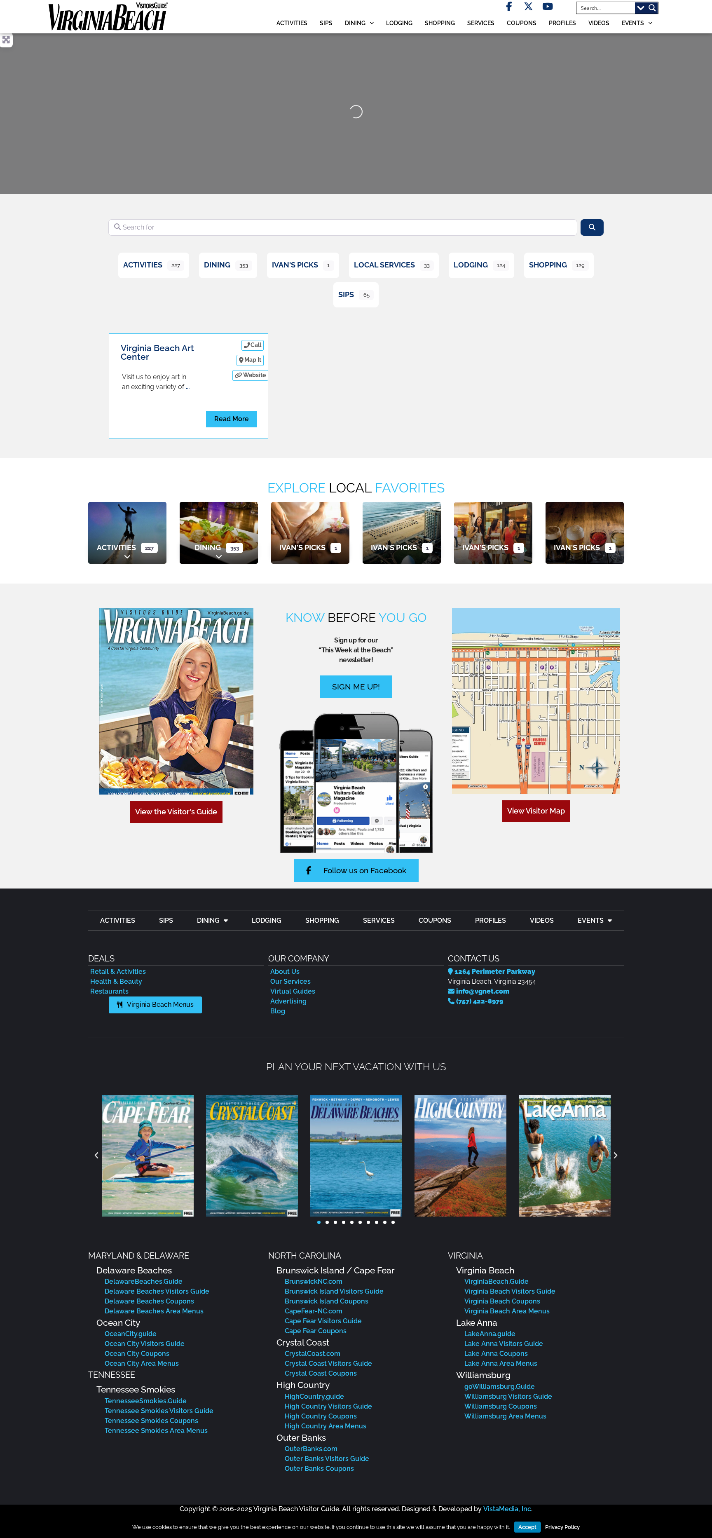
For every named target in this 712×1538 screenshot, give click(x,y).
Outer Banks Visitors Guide (327, 1459)
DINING (355, 22)
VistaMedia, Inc (507, 1509)
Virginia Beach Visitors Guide (509, 1291)
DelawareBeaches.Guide (144, 1281)
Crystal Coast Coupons (321, 1373)
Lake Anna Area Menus (500, 1363)
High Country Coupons (321, 1416)
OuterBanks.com (311, 1449)
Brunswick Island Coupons (326, 1301)
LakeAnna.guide (489, 1334)
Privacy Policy (562, 1527)
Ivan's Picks (295, 264)
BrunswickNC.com (313, 1281)
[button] (96, 1155)
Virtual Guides (292, 991)
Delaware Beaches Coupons (149, 1301)
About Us (285, 971)
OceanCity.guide (131, 1334)
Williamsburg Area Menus (505, 1416)
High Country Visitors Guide (328, 1406)
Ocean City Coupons (137, 1353)
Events (633, 22)
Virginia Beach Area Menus (507, 1311)
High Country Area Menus (325, 1426)
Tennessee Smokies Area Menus (156, 1431)
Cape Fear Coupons (316, 1331)
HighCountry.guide (314, 1396)
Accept (527, 1527)
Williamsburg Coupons (500, 1406)
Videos (598, 22)
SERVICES (480, 22)
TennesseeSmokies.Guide (146, 1401)
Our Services (290, 981)
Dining (217, 264)
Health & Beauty (116, 981)
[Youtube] (548, 6)
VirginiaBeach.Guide (496, 1281)
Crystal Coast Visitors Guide (328, 1363)
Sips (326, 22)
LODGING (399, 22)
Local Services (384, 264)
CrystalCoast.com (312, 1353)
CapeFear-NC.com (313, 1311)
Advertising (288, 1001)
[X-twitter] (528, 6)
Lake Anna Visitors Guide (503, 1344)
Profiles (562, 22)
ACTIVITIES (291, 22)
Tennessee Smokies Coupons (151, 1421)
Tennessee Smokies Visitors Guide (159, 1411)
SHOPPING (440, 22)
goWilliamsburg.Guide (499, 1386)
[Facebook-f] (509, 6)
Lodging (471, 264)
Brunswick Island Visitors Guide (334, 1291)
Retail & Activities (118, 971)
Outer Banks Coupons (319, 1468)
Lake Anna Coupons (496, 1353)
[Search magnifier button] (652, 8)
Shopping (548, 264)
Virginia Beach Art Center (157, 352)
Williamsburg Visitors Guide (508, 1396)
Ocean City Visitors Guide (145, 1344)
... (188, 387)
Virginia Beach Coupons (502, 1301)
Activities (142, 264)
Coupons (521, 22)
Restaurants (109, 991)
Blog (277, 1011)
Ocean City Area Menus (142, 1363)
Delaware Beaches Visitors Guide (157, 1291)
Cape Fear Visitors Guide (323, 1321)
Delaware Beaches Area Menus (154, 1311)
